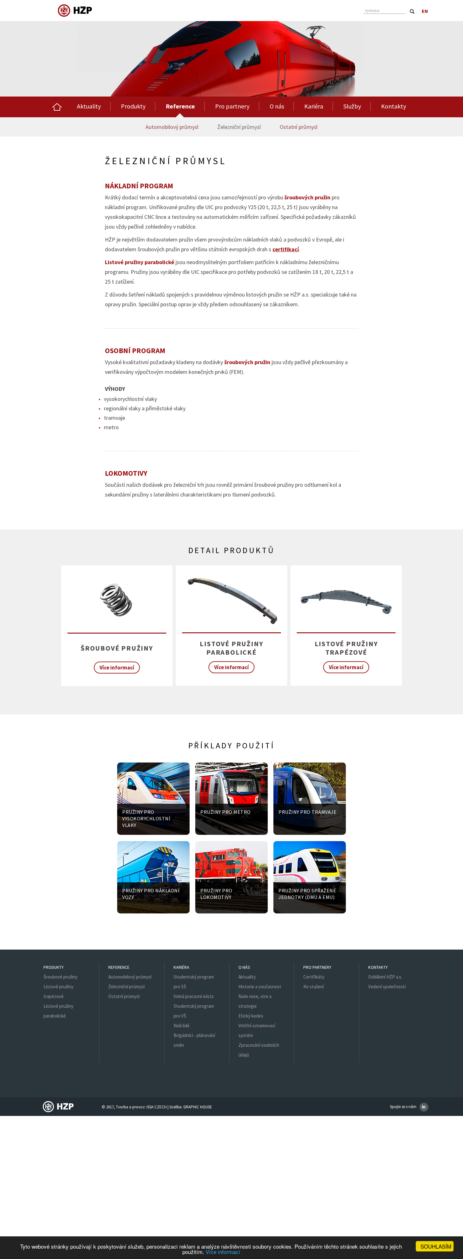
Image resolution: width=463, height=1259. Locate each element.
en (425, 11)
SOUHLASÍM (435, 1246)
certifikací (285, 249)
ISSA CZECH (156, 1107)
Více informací (223, 1252)
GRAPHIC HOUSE (197, 1107)
